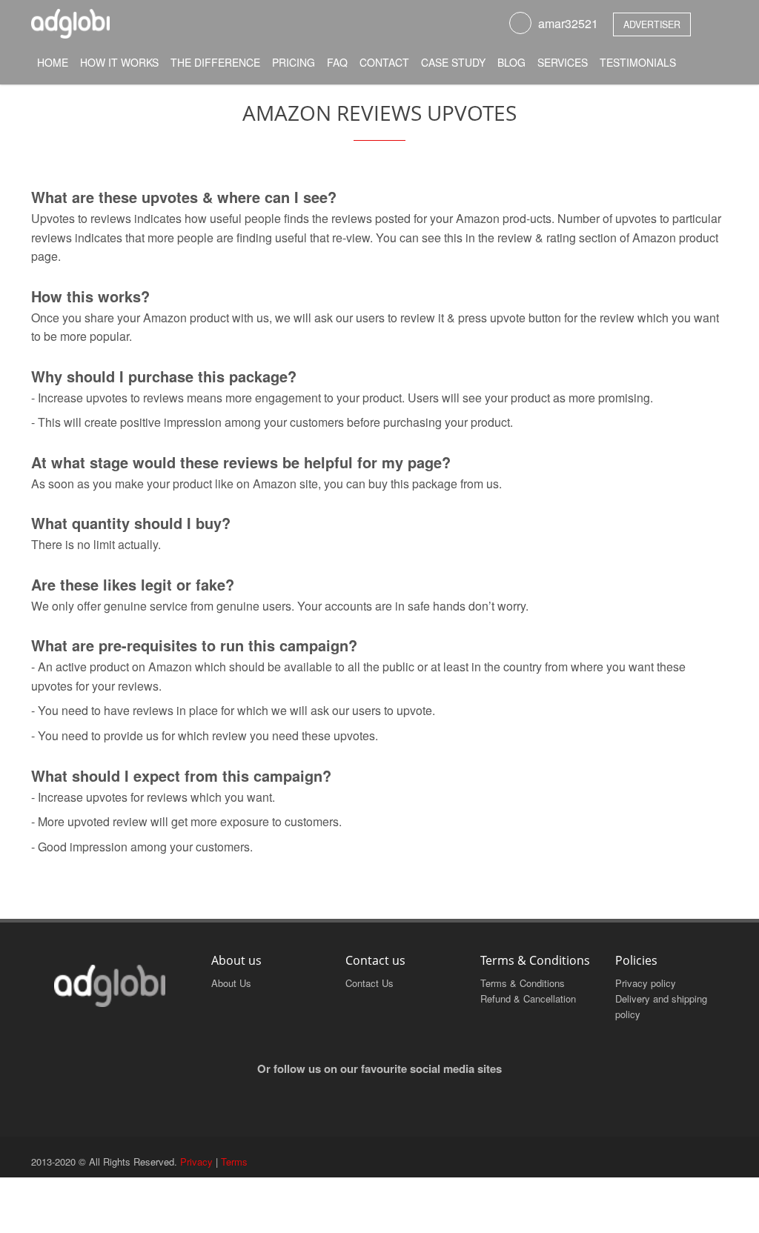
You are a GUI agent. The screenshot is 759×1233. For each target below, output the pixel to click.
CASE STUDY (453, 62)
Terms (234, 1161)
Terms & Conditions (522, 983)
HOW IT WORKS (119, 62)
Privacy (196, 1161)
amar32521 (568, 23)
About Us (231, 983)
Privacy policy (645, 983)
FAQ (337, 62)
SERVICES (562, 62)
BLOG (511, 62)
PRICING (293, 62)
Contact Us (369, 983)
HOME (52, 62)
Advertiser (651, 24)
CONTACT (384, 62)
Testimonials (638, 62)
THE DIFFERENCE (215, 62)
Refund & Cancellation (528, 998)
